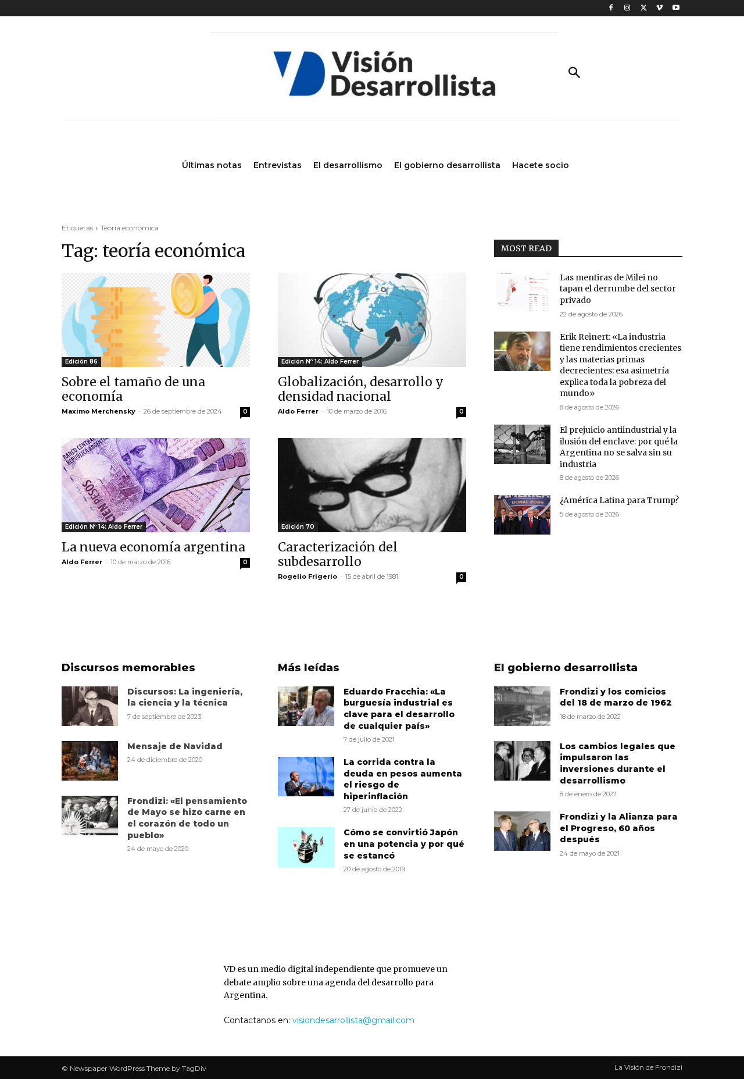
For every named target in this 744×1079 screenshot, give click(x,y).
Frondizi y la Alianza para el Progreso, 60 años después (619, 828)
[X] (643, 8)
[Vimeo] (659, 8)
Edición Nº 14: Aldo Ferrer (320, 361)
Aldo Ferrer (298, 411)
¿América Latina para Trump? (619, 500)
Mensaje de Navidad (175, 746)
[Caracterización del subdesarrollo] (372, 485)
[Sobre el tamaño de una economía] (156, 320)
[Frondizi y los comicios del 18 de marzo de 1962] (522, 706)
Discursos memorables (128, 667)
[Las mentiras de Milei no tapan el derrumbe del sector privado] (522, 292)
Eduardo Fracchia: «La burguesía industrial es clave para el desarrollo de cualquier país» (399, 708)
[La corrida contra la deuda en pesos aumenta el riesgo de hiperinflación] (306, 776)
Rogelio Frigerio (307, 576)
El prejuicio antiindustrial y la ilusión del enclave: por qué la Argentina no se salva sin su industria (619, 447)
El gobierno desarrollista (566, 667)
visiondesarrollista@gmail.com (353, 1020)
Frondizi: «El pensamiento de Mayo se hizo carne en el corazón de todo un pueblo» (187, 818)
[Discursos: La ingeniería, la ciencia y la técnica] (90, 706)
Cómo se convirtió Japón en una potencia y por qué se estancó (404, 843)
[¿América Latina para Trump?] (522, 515)
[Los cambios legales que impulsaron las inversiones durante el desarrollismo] (522, 761)
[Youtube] (675, 8)
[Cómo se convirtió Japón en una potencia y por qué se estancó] (306, 847)
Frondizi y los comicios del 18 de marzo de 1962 (616, 697)
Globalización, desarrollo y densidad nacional (360, 389)
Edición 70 (297, 526)
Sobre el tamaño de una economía (133, 389)
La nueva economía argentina (153, 547)
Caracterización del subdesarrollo (338, 554)
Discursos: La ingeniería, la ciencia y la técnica (184, 697)
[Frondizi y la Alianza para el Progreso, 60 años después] (522, 831)
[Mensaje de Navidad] (90, 761)
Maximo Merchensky (98, 411)
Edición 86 (81, 361)
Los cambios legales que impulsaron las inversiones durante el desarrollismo (617, 763)
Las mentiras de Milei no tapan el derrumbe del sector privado (618, 288)
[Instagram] (627, 8)
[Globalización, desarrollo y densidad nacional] (372, 320)
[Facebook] (611, 8)
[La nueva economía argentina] (156, 485)
